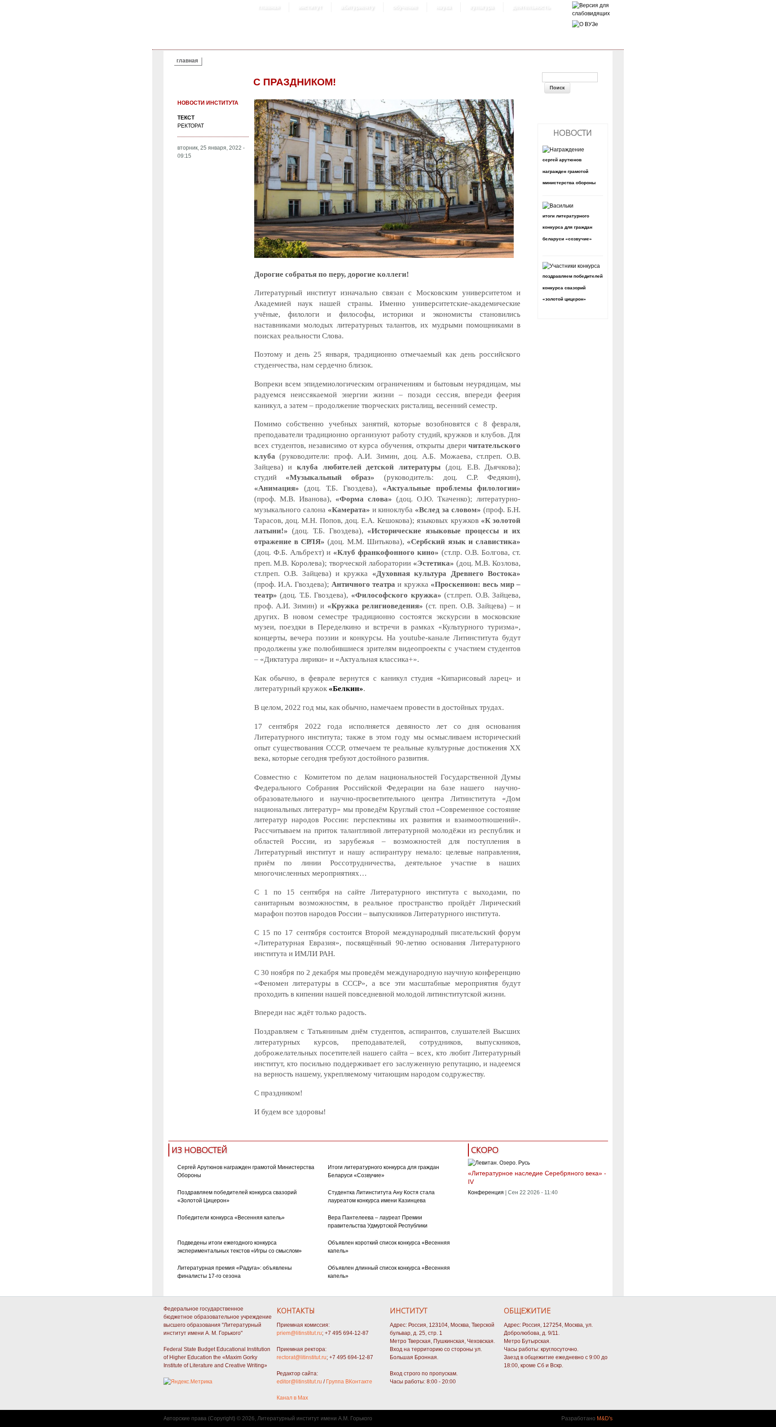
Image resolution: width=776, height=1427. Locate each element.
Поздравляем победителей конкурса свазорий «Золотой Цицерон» (572, 287)
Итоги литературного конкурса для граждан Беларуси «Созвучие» (567, 227)
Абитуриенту (357, 7)
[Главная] (591, 13)
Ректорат (190, 126)
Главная (269, 7)
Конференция (486, 1192)
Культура (482, 7)
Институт (310, 7)
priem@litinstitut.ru (299, 1333)
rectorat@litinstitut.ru (301, 1357)
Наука (443, 7)
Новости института (207, 103)
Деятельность (531, 7)
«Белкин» (346, 688)
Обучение (405, 7)
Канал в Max (292, 1398)
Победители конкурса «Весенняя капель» (231, 1217)
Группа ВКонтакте (349, 1381)
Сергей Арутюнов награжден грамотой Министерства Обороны (569, 171)
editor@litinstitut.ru (299, 1381)
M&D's (605, 1418)
